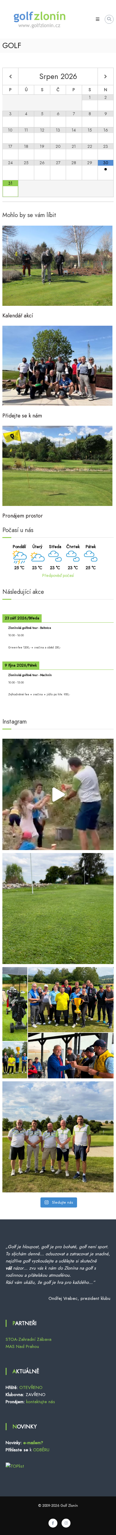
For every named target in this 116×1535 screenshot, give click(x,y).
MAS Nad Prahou (22, 1346)
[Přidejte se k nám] (57, 365)
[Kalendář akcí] (57, 265)
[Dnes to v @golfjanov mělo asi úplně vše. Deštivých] (58, 1022)
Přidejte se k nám (22, 416)
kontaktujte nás (40, 1401)
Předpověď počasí (58, 575)
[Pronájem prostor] (57, 466)
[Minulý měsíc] (10, 77)
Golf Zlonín (69, 1505)
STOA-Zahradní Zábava (28, 1339)
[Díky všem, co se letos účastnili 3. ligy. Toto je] (58, 1136)
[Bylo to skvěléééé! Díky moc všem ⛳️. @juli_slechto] (58, 794)
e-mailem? (33, 1442)
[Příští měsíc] (105, 77)
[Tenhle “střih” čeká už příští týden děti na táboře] (58, 908)
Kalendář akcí (17, 315)
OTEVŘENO (31, 1387)
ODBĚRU (41, 1450)
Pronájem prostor (22, 516)
